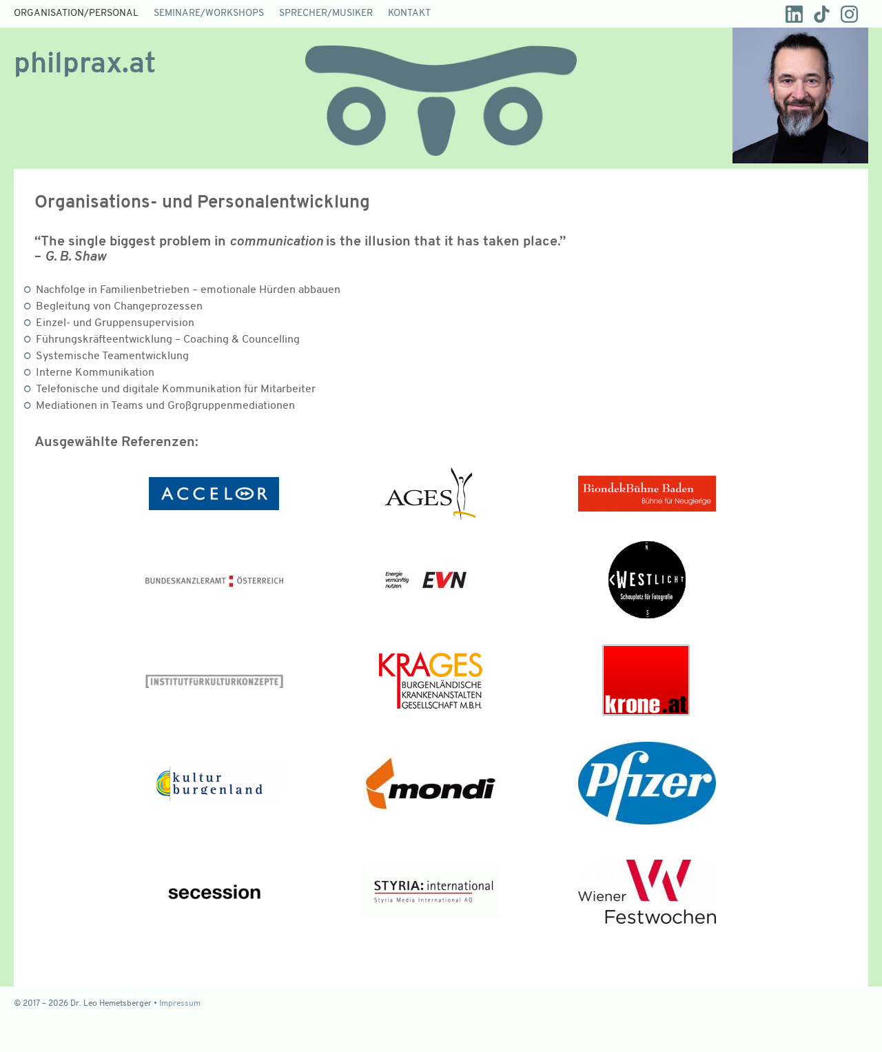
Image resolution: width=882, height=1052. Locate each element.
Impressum (180, 1004)
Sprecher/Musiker (326, 13)
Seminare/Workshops (209, 13)
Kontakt (409, 13)
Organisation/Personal (76, 13)
